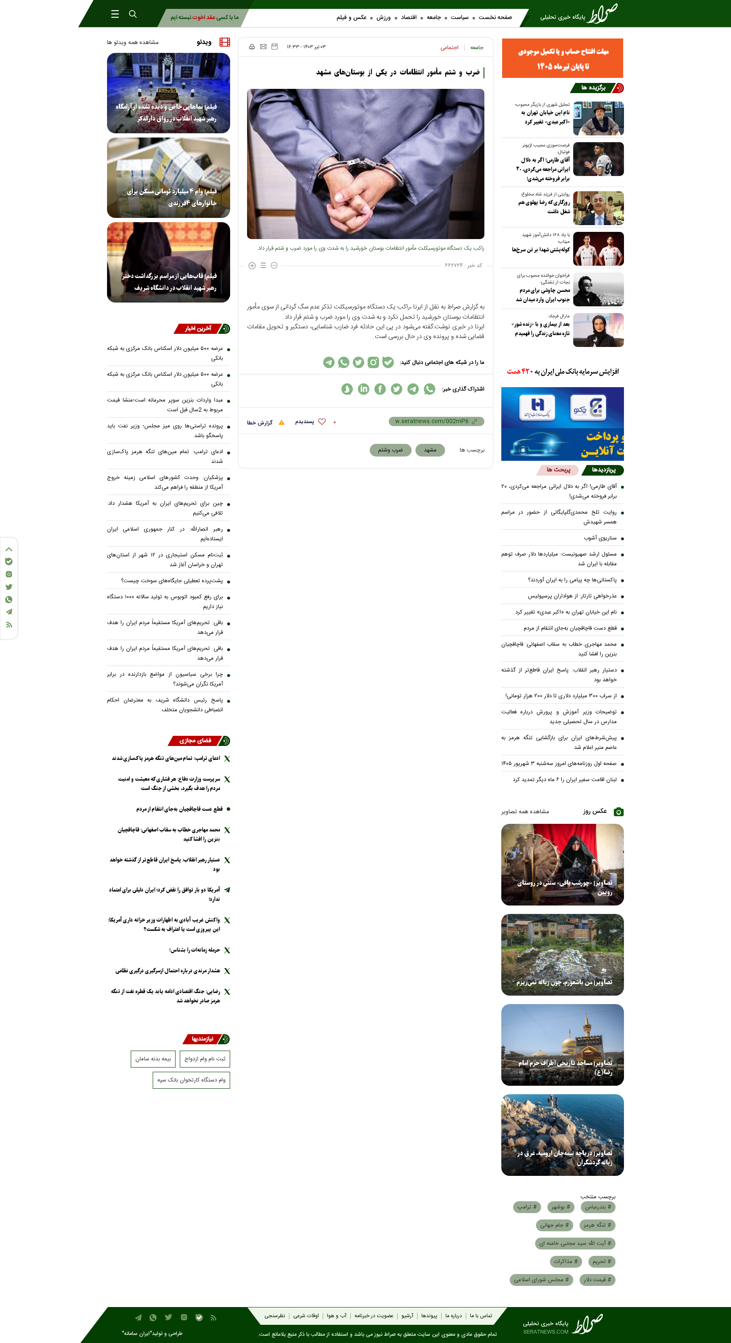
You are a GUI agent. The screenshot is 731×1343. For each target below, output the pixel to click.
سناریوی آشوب (600, 538)
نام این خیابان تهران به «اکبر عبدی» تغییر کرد (545, 117)
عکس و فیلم (351, 17)
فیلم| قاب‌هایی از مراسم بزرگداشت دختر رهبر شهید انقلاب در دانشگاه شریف (169, 282)
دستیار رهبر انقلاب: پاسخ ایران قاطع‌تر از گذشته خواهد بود (559, 675)
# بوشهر (561, 1207)
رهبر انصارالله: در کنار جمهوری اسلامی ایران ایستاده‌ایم (165, 534)
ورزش (383, 17)
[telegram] (413, 389)
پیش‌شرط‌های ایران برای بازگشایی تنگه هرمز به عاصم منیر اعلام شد (559, 742)
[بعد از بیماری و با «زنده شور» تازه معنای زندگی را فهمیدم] (597, 330)
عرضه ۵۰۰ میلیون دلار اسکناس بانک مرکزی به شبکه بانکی (165, 353)
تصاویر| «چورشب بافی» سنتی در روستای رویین (565, 887)
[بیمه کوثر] (562, 444)
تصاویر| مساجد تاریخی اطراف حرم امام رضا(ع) (566, 1068)
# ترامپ (527, 1207)
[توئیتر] (8, 587)
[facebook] (380, 389)
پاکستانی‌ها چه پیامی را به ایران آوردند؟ (572, 580)
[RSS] (8, 624)
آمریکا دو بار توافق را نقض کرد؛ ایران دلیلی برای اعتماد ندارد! (164, 894)
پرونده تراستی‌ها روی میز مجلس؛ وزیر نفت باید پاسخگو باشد (165, 430)
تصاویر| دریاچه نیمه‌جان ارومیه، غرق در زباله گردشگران (565, 1158)
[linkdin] (363, 389)
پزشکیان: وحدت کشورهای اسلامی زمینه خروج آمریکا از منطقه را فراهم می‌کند (165, 482)
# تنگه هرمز (597, 1225)
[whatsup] (429, 389)
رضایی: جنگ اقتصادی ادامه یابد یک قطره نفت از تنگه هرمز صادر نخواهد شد (165, 996)
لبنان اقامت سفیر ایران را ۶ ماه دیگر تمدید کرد (565, 779)
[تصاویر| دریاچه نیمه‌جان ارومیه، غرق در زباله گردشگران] (562, 1135)
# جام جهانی (554, 1225)
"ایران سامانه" (137, 1333)
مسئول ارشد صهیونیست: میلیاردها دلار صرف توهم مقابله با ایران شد (559, 559)
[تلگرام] (8, 611)
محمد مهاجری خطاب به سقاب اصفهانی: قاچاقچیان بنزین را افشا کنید (559, 649)
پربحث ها (558, 470)
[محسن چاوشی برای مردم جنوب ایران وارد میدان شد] (597, 289)
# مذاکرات (566, 1261)
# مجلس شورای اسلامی (541, 1280)
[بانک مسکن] (562, 58)
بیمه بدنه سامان (153, 1059)
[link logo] (581, 13)
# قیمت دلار (597, 1280)
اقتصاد (409, 17)
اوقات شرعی (306, 1316)
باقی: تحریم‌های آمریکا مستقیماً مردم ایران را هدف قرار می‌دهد (165, 627)
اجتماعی (449, 47)
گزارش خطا (260, 423)
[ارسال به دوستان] (263, 46)
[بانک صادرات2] (562, 407)
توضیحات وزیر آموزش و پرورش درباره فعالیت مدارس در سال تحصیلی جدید (559, 717)
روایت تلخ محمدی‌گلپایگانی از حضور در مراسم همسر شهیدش (559, 517)
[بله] (8, 561)
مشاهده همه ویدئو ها (133, 43)
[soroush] (347, 389)
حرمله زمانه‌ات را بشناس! (194, 950)
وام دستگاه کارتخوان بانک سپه (191, 1080)
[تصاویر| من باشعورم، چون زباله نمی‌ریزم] (562, 955)
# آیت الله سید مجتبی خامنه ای (575, 1243)
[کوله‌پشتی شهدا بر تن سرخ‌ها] (597, 249)
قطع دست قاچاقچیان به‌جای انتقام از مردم (570, 628)
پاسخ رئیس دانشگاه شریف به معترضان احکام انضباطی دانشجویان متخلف (165, 705)
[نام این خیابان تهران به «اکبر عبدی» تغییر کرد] (597, 118)
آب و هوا (336, 1316)
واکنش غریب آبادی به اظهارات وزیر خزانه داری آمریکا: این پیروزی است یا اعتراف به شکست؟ (164, 924)
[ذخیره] (275, 47)
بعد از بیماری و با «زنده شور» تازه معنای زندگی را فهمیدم (540, 329)
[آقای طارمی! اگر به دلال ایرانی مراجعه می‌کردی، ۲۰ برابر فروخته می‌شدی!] (597, 159)
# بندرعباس (598, 1207)
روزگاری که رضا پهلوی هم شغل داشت (544, 207)
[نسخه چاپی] (251, 46)
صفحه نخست (495, 17)
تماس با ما (481, 1316)
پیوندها (429, 1316)
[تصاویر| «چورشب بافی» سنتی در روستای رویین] (562, 864)
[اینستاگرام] (8, 574)
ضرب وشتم (390, 450)
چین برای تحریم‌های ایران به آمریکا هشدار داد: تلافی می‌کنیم (165, 508)
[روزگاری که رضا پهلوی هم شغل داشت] (597, 208)
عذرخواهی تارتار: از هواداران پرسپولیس (572, 596)
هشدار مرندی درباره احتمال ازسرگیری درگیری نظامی (167, 971)
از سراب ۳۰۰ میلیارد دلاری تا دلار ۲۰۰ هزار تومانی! (561, 696)
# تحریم (602, 1261)
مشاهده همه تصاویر (525, 812)
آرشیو (407, 1316)
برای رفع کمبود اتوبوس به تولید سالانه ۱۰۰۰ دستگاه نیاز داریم (165, 601)
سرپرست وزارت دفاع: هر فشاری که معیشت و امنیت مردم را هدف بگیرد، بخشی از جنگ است (169, 784)
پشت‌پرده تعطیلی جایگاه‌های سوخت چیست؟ (172, 581)
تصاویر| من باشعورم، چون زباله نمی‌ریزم (565, 982)
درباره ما (453, 1316)
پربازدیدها (604, 470)
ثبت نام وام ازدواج (204, 1059)
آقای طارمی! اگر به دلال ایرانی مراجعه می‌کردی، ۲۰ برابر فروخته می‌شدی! (543, 169)
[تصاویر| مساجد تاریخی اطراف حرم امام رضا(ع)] (562, 1045)
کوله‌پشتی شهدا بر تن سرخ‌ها (541, 250)
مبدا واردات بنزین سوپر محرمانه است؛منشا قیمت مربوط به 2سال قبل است (165, 405)
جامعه (434, 17)
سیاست (460, 17)
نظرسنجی (274, 1316)
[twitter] (396, 389)
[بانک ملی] (562, 372)
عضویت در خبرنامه (374, 1316)
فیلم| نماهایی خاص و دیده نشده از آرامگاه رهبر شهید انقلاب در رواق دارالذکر (166, 113)
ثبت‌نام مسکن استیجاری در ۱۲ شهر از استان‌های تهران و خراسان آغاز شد (165, 560)
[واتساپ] (8, 599)
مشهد (430, 450)
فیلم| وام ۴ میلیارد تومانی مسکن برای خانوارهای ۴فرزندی (172, 197)
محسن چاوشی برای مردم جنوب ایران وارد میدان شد (543, 295)
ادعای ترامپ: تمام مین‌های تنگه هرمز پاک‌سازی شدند (165, 456)
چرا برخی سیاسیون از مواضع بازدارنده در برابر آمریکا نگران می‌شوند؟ (165, 679)
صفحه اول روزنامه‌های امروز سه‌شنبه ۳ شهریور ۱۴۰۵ (559, 763)
